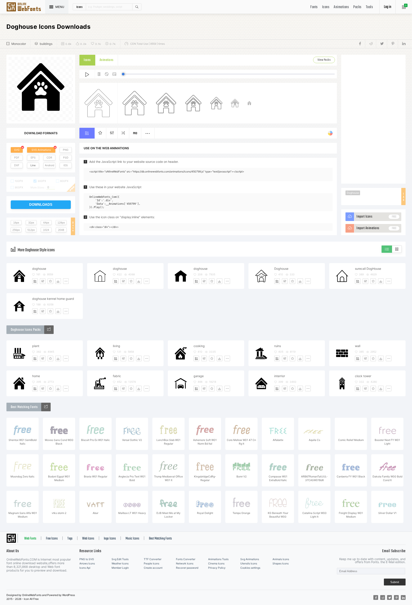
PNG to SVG (86, 559)
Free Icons (52, 538)
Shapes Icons (281, 563)
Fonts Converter (185, 559)
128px (61, 222)
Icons (326, 7)
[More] (66, 281)
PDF (16, 157)
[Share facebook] (361, 44)
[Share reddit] (370, 44)
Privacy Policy (217, 567)
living (116, 346)
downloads (40, 204)
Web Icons (88, 538)
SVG (17, 149)
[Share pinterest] (392, 44)
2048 (61, 230)
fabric (117, 376)
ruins (277, 346)
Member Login (120, 567)
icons (79, 7)
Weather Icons (120, 563)
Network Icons (184, 563)
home (36, 376)
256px (16, 230)
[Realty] (49, 329)
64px (46, 222)
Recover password (187, 567)
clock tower (363, 376)
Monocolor (18, 44)
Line (33, 165)
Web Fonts (30, 538)
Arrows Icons (87, 563)
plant (35, 346)
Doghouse (353, 192)
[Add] (35, 281)
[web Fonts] (46, 407)
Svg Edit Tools (120, 559)
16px (16, 222)
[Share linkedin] (402, 44)
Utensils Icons (248, 563)
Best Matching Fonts (160, 538)
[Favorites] (50, 281)
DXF (16, 165)
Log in (387, 7)
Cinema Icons (216, 563)
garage (199, 376)
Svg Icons (25, 7)
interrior (279, 376)
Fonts (314, 7)
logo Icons (110, 538)
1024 (46, 230)
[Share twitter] (381, 44)
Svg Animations (249, 559)
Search (136, 7)
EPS (33, 157)
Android (49, 165)
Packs (357, 7)
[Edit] (42, 281)
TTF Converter (152, 559)
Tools (369, 7)
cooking (199, 346)
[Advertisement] (373, 119)
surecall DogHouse (368, 268)
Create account (153, 567)
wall (357, 346)
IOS (66, 165)
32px (31, 222)
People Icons (151, 563)
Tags (70, 538)
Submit (394, 582)
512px (31, 230)
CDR (49, 157)
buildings (46, 44)
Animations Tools (218, 559)
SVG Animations (41, 149)
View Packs (324, 60)
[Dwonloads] (58, 281)
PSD (65, 157)
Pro (135, 133)
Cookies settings (250, 567)
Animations (341, 7)
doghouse (39, 268)
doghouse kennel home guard (53, 298)
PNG (65, 149)
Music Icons (132, 538)
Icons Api (84, 567)
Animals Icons (281, 559)
